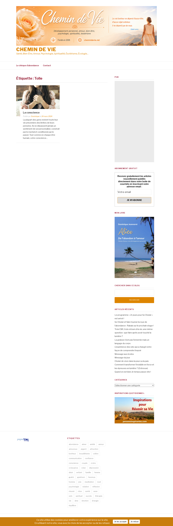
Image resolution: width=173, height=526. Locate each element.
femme (97, 472)
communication (75, 458)
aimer (84, 444)
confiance (89, 458)
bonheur (72, 454)
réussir (72, 491)
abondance (73, 444)
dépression (94, 468)
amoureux (73, 449)
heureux (91, 477)
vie (70, 501)
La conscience (31, 112)
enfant (79, 472)
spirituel (79, 496)
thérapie (98, 496)
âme (76, 501)
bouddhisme (84, 454)
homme (72, 482)
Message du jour (122, 357)
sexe (95, 491)
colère (95, 454)
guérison (81, 477)
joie (79, 482)
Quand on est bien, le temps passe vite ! (133, 372)
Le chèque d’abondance (27, 65)
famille (88, 472)
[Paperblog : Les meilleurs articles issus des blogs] (23, 441)
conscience (73, 463)
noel (99, 482)
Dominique (35, 116)
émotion (85, 501)
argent (83, 449)
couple (84, 463)
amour (101, 444)
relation (85, 487)
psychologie (74, 487)
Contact (47, 65)
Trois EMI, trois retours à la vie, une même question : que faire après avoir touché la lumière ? (134, 333)
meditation (89, 482)
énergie (95, 501)
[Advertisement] (134, 121)
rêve (80, 491)
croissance (73, 468)
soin (70, 496)
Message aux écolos (124, 354)
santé (87, 491)
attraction (94, 449)
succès (89, 496)
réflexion (96, 487)
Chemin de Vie (36, 49)
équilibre (72, 505)
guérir (71, 477)
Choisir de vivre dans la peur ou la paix (132, 361)
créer (83, 468)
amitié (92, 444)
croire (93, 463)
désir (71, 472)
